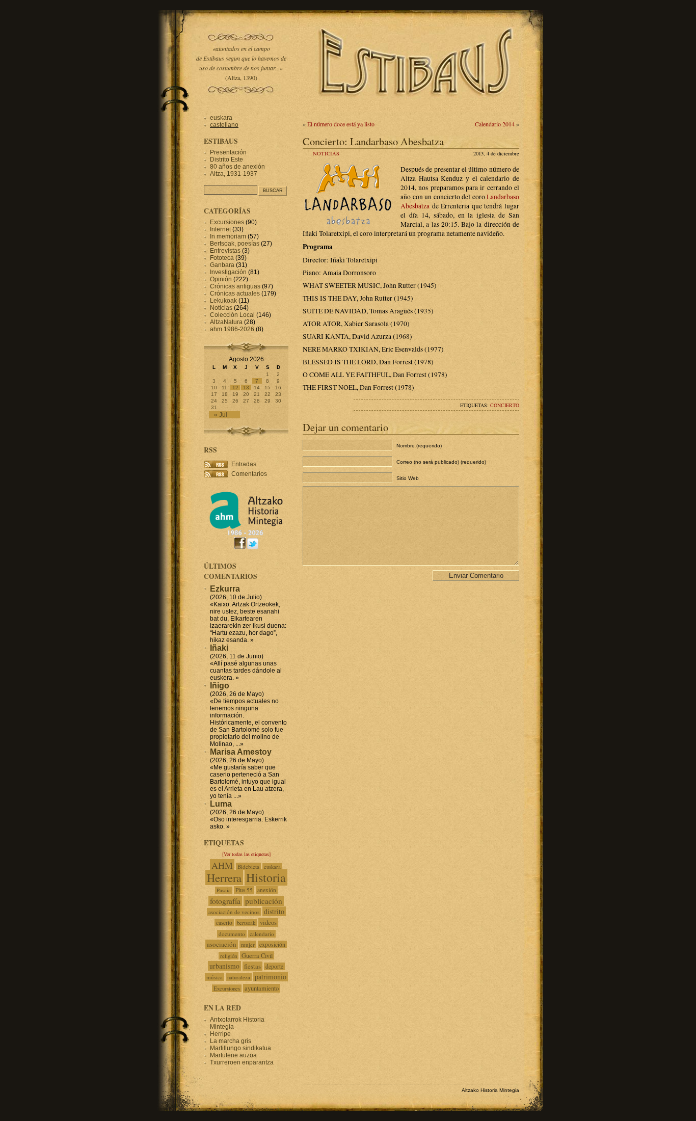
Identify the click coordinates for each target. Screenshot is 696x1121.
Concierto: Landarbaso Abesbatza (373, 141)
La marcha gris (230, 1041)
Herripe (220, 1033)
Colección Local (232, 314)
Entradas (243, 464)
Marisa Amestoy (241, 752)
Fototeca (222, 257)
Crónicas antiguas (235, 286)
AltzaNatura (226, 322)
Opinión (221, 279)
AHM (222, 865)
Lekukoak (223, 300)
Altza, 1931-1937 (233, 173)
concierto (504, 405)
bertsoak (246, 922)
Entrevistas (225, 250)
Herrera (224, 877)
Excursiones (227, 222)
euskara (221, 117)
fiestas (252, 966)
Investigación (228, 272)
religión (228, 955)
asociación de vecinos (233, 912)
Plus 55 (244, 890)
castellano (224, 124)
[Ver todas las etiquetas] (246, 854)
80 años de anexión (237, 166)
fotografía (225, 901)
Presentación (228, 152)
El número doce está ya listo (340, 124)
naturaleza (238, 977)
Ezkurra (225, 588)
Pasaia (224, 890)
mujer (248, 944)
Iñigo (219, 685)
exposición (272, 944)
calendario (262, 934)
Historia (266, 877)
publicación (263, 901)
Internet (220, 229)
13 (246, 387)
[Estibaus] (416, 109)
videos (268, 922)
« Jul (220, 414)
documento (232, 934)
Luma (221, 803)
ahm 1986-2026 (232, 329)
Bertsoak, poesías (234, 243)
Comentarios (249, 473)
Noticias (326, 153)
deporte (274, 966)
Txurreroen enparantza (242, 1062)
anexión (266, 890)
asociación (221, 944)
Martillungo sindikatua (240, 1048)
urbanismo (224, 966)
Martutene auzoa (233, 1055)
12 (235, 387)
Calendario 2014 (495, 124)
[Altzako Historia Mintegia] (246, 533)
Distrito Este (226, 159)
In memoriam (228, 236)
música (214, 977)
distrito (274, 911)
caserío (224, 922)
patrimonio (270, 976)
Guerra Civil (257, 955)
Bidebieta (248, 866)
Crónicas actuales (235, 293)
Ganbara (222, 265)
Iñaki (219, 648)
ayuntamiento (262, 988)
